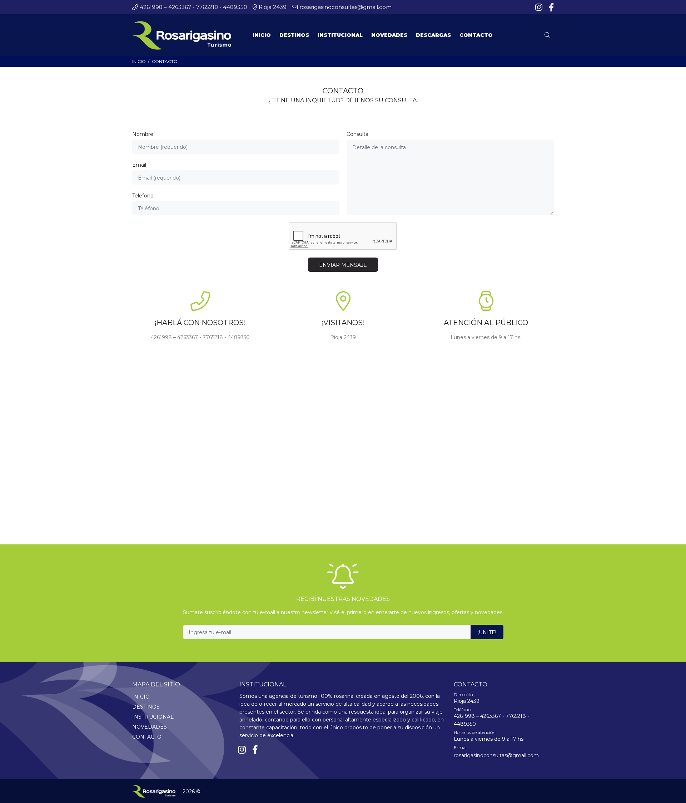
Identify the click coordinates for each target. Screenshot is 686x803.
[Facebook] (550, 7)
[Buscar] (549, 35)
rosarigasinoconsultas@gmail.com (496, 755)
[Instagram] (539, 7)
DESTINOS (146, 707)
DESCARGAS (433, 35)
